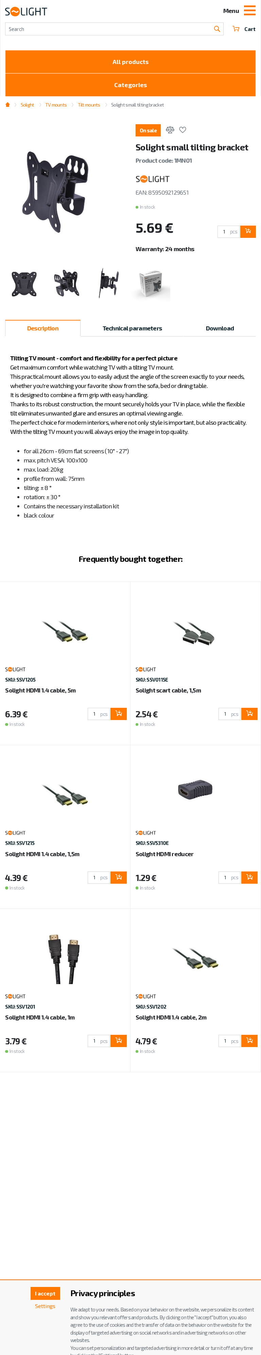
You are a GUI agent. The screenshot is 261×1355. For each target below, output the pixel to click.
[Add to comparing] (170, 131)
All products (130, 61)
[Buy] (248, 232)
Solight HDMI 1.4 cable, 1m (39, 1017)
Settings (45, 1306)
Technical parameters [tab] (132, 328)
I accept (45, 1293)
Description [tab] (42, 328)
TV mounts (56, 105)
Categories (130, 84)
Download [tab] (220, 328)
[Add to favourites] (182, 131)
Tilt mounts (89, 105)
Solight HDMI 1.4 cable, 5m (40, 690)
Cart (250, 29)
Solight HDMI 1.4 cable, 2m (171, 1017)
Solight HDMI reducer (165, 854)
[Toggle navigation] (250, 11)
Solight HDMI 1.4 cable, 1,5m (42, 854)
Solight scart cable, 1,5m (168, 690)
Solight (27, 105)
